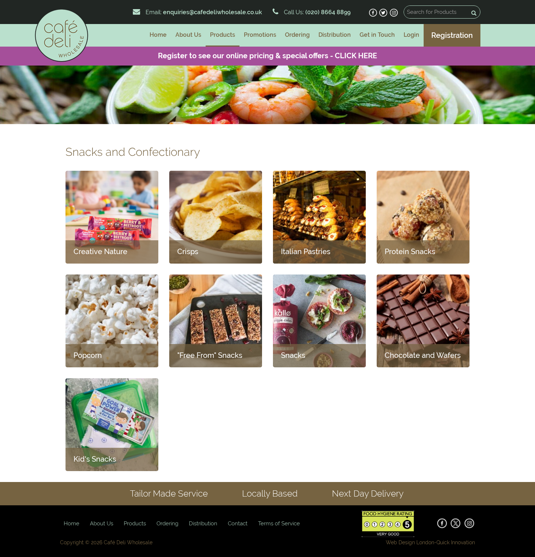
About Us (188, 34)
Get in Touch (377, 34)
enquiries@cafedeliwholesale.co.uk (212, 12)
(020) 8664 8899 (327, 12)
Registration (452, 35)
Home (158, 34)
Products (222, 34)
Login (411, 34)
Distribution (334, 34)
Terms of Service (279, 523)
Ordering (297, 34)
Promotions (260, 34)
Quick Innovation (455, 542)
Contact (237, 523)
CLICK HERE (356, 55)
